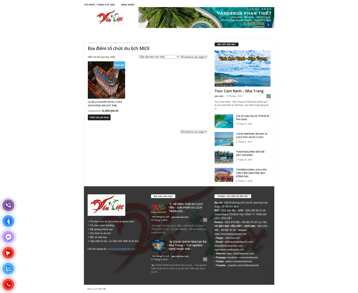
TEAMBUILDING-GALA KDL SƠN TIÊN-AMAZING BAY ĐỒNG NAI (251, 173)
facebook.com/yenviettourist (242, 257)
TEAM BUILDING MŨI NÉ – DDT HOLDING (251, 153)
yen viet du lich (180, 217)
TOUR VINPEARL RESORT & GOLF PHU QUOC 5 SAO (251, 135)
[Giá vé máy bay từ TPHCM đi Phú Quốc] (224, 121)
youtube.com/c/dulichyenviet (243, 265)
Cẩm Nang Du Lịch (224, 85)
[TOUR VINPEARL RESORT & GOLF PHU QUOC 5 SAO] (224, 139)
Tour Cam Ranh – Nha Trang (239, 91)
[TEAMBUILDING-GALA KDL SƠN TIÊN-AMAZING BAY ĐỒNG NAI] (224, 175)
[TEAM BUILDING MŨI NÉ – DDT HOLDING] (224, 157)
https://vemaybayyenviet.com (230, 234)
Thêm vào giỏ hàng (99, 117)
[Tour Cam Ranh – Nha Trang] (243, 68)
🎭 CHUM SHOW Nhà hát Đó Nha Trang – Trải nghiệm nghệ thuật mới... (188, 245)
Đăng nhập (127, 4)
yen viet (219, 96)
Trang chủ (92, 42)
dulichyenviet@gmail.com (121, 248)
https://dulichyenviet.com (240, 253)
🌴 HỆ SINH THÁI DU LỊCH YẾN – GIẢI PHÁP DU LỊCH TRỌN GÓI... (186, 207)
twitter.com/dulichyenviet (238, 261)
